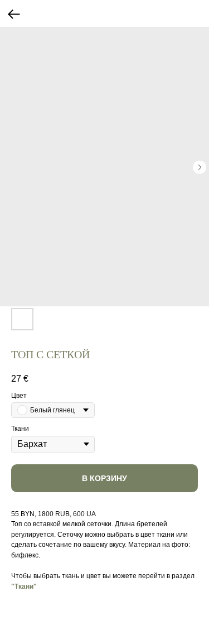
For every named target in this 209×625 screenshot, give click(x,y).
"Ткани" (24, 586)
